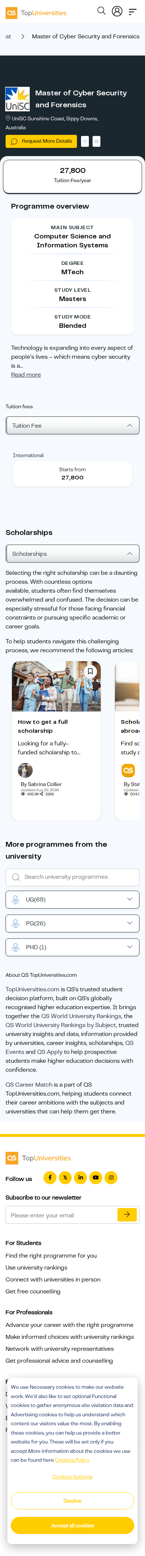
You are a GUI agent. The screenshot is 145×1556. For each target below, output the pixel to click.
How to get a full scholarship (43, 726)
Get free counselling (33, 1291)
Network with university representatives (60, 1349)
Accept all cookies (72, 1525)
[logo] (36, 10)
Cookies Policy (72, 1460)
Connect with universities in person (53, 1279)
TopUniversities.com (32, 989)
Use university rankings (36, 1267)
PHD (36, 947)
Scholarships (29, 554)
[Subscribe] (127, 1214)
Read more (26, 374)
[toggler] (133, 9)
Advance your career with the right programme (69, 1325)
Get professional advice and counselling (59, 1361)
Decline (72, 1501)
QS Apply (49, 1052)
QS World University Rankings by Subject (61, 1025)
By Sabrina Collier (41, 784)
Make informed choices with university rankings (70, 1337)
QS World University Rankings (81, 1016)
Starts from (72, 469)
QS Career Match (29, 1084)
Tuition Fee (27, 426)
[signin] (117, 9)
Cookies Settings (72, 1476)
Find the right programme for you (51, 1255)
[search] (101, 12)
